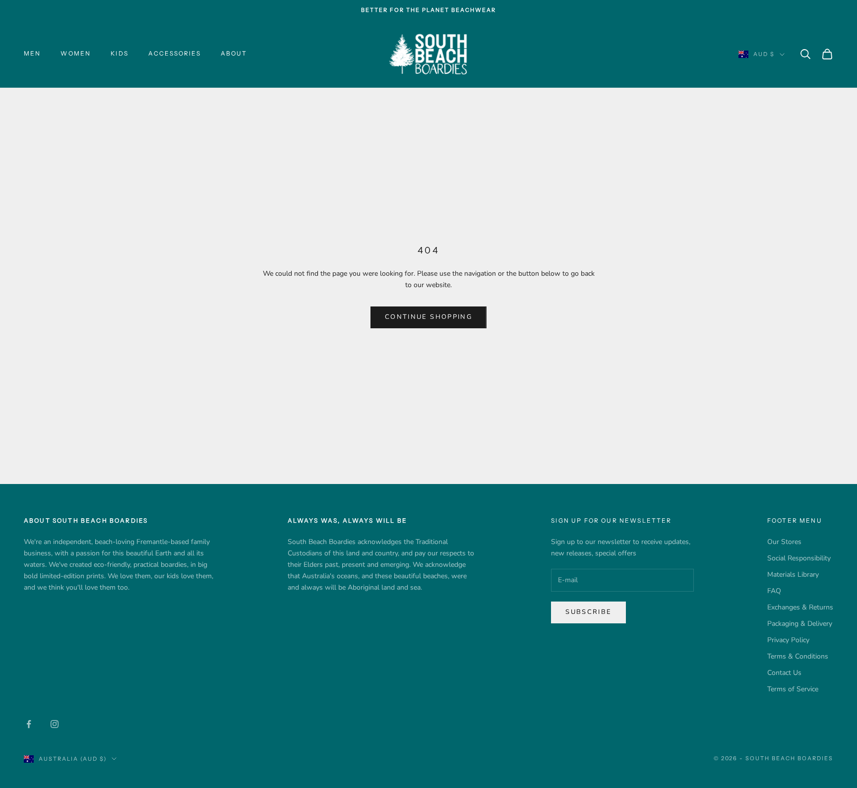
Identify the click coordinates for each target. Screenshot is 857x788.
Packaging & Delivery (799, 623)
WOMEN (76, 53)
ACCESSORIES (174, 53)
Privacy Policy (788, 640)
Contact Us (784, 672)
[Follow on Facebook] (29, 724)
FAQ (774, 591)
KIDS (119, 53)
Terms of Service (792, 689)
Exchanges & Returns (800, 607)
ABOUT (234, 53)
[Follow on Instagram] (55, 724)
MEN (32, 53)
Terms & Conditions (797, 656)
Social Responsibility (799, 558)
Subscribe (588, 611)
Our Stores (784, 541)
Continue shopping (428, 316)
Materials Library (793, 574)
